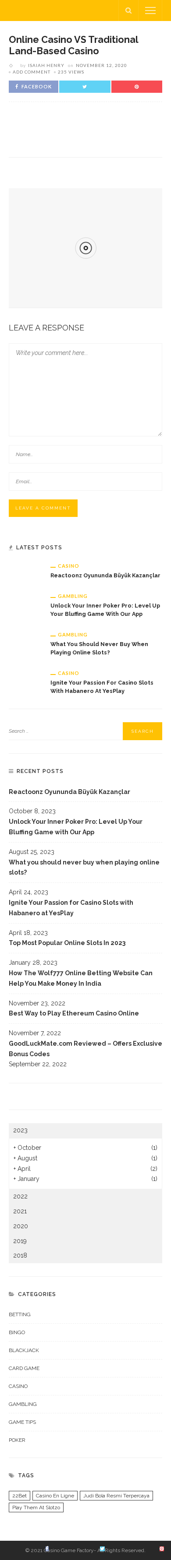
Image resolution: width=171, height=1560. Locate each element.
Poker (17, 1440)
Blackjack (24, 1350)
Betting (20, 1314)
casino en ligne (55, 1496)
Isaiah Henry (46, 65)
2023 (20, 1130)
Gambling (73, 596)
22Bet (19, 1496)
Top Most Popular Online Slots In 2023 (67, 942)
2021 (20, 1211)
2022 (20, 1196)
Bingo (17, 1332)
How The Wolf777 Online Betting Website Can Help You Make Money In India (81, 978)
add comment (31, 71)
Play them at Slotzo (36, 1507)
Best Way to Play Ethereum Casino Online (74, 1013)
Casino (68, 566)
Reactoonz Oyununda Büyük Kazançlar (105, 575)
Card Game (24, 1368)
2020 (20, 1226)
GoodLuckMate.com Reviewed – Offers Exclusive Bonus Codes (85, 1049)
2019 (20, 1240)
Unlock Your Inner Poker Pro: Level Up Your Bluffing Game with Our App (75, 827)
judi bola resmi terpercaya (116, 1496)
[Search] (128, 10)
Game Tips (22, 1422)
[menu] (150, 10)
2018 (20, 1255)
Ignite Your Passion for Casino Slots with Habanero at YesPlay (71, 908)
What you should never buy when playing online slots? (84, 867)
